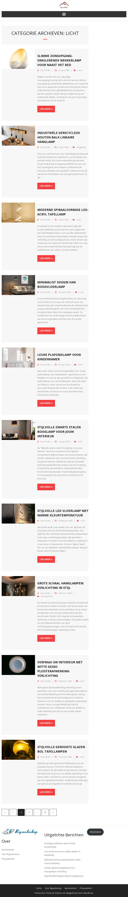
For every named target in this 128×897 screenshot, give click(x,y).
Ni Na (48, 70)
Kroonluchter (47, 596)
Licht (80, 70)
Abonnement (8, 849)
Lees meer (45, 109)
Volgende (53, 812)
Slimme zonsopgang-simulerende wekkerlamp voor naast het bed (59, 60)
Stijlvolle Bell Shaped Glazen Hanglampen (63, 876)
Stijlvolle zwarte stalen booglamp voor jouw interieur (59, 431)
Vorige (5, 812)
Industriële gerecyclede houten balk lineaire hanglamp (58, 137)
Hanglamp (81, 147)
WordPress (88, 893)
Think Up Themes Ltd (55, 893)
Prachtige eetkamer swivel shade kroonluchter (59, 845)
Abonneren (95, 832)
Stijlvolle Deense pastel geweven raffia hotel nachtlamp (62, 861)
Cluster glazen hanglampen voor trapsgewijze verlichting (59, 869)
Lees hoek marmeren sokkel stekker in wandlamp (62, 853)
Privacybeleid (8, 858)
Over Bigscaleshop (11, 854)
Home (39, 888)
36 (45, 812)
